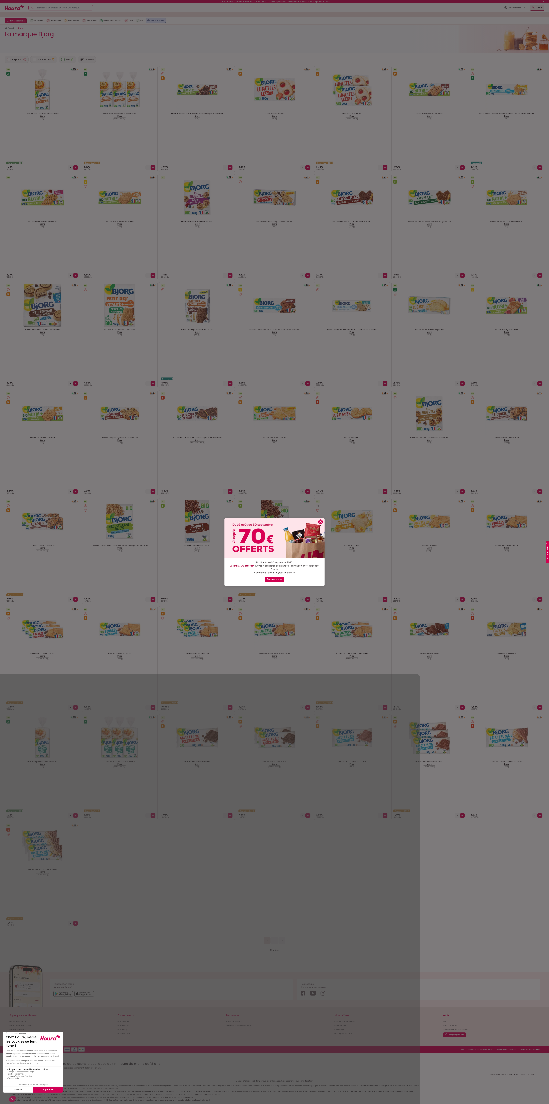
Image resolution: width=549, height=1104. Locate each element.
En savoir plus (274, 579)
